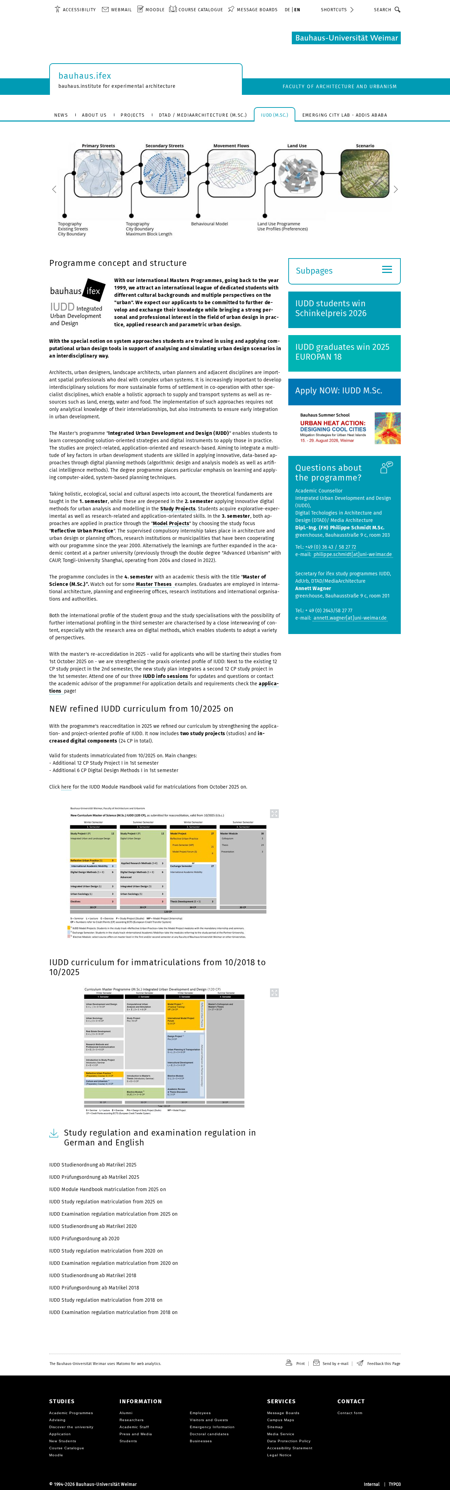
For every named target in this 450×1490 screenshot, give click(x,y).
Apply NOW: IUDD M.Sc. (338, 391)
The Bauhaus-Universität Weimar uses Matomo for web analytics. (105, 1363)
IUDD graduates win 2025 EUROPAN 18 (342, 352)
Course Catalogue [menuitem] (201, 9)
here (66, 787)
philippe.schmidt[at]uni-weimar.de (353, 554)
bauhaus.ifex (84, 76)
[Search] (397, 9)
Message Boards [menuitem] (257, 9)
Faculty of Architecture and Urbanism (340, 87)
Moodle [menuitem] (155, 9)
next (357, 189)
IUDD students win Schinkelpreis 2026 (331, 308)
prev (93, 189)
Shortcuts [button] (334, 9)
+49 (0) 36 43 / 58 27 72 (330, 547)
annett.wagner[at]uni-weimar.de (350, 618)
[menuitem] (75, 9)
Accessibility (79, 9)
